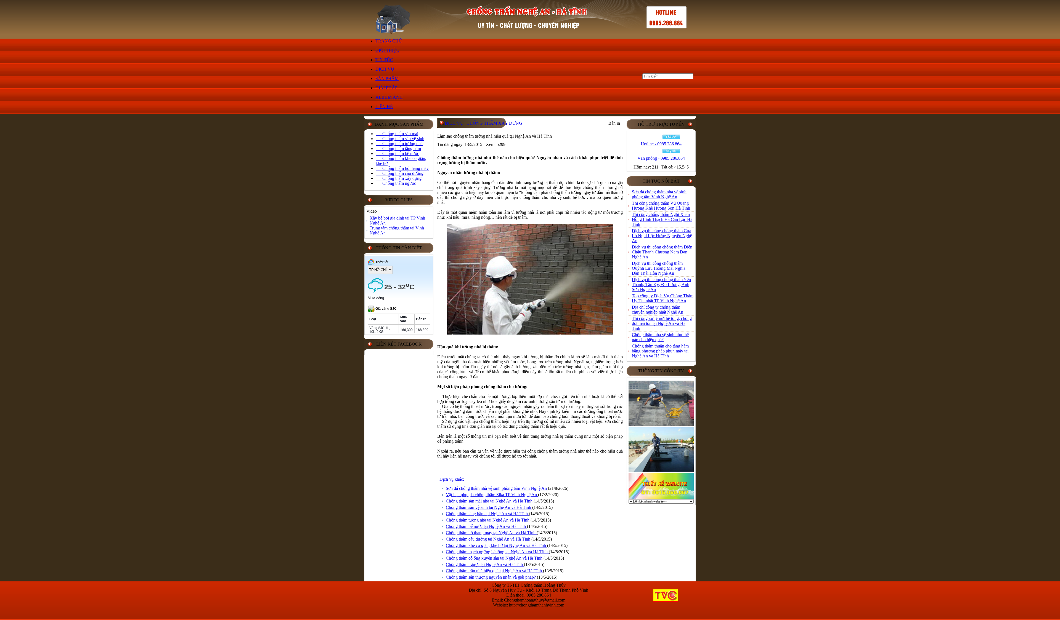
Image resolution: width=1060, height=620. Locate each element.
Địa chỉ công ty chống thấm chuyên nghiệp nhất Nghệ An (657, 309)
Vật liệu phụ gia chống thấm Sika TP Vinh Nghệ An (492, 494)
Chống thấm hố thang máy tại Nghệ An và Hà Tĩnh (491, 532)
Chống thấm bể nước (397, 153)
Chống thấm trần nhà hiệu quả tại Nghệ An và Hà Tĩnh (494, 570)
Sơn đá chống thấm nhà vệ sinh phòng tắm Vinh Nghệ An (497, 488)
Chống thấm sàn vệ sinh (400, 138)
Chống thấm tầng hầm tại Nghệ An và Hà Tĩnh (487, 513)
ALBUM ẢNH (389, 97)
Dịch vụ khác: (451, 479)
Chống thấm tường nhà (399, 143)
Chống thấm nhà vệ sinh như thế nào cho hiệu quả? (660, 337)
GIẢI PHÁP (386, 87)
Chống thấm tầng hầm (398, 148)
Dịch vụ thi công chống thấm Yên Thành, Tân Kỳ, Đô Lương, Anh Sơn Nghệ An (661, 284)
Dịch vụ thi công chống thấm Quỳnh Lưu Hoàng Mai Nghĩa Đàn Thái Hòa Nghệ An (658, 268)
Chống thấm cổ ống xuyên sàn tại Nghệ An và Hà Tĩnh (495, 558)
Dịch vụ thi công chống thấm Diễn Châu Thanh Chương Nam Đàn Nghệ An (662, 252)
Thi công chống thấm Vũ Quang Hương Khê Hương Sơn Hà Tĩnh (661, 205)
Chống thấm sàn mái (397, 133)
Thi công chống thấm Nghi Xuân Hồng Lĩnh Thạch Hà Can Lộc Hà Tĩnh (662, 219)
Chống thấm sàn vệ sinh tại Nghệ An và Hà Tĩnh (489, 507)
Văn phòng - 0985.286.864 (661, 158)
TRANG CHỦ (388, 41)
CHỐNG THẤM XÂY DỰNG (494, 123)
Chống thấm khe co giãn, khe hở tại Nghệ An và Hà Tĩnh (496, 545)
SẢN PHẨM (387, 78)
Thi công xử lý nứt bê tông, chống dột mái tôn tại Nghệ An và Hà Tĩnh (662, 323)
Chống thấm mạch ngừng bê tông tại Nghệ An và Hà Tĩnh (497, 551)
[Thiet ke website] (661, 497)
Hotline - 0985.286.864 (661, 143)
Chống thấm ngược (396, 183)
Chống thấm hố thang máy (402, 168)
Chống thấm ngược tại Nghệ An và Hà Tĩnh (485, 564)
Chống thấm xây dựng (399, 178)
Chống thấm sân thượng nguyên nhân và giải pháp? (491, 577)
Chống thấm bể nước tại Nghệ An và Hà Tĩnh (486, 526)
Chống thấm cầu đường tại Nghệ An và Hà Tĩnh (488, 539)
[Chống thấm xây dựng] (661, 470)
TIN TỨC (384, 59)
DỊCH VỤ (384, 69)
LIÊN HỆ (384, 106)
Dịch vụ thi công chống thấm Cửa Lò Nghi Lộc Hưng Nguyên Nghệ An (662, 235)
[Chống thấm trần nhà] (661, 425)
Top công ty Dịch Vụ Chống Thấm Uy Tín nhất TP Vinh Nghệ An (662, 298)
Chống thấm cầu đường (399, 173)
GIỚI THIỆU (387, 50)
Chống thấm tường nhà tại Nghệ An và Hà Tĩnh (488, 520)
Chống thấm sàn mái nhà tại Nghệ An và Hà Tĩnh (490, 501)
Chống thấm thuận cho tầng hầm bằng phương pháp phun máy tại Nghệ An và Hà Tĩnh (660, 351)
